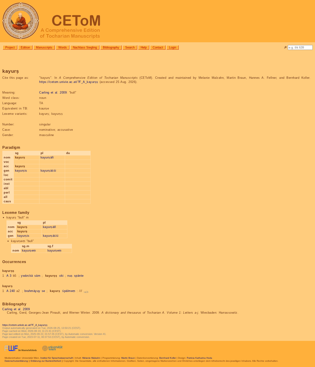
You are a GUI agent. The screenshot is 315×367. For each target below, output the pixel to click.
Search (130, 47)
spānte (79, 275)
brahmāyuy (32, 291)
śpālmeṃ (68, 291)
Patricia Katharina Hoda (199, 358)
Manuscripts (44, 47)
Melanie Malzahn (91, 358)
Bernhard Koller (167, 358)
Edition (25, 47)
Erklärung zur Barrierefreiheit (46, 361)
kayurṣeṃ (29, 250)
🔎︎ (285, 47)
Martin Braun (128, 358)
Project (10, 47)
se (43, 291)
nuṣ (70, 275)
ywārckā (27, 275)
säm (37, 275)
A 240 (10, 291)
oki (61, 275)
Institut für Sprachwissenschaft (56, 358)
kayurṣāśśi (48, 170)
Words (62, 47)
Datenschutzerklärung (16, 361)
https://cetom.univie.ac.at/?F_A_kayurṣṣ (68, 82)
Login (172, 47)
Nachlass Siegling (85, 47)
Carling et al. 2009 (53, 92)
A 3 (9, 275)
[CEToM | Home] (157, 21)
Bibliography (111, 47)
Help (144, 47)
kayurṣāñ (47, 157)
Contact (158, 47)
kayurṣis (21, 170)
